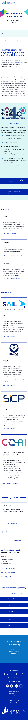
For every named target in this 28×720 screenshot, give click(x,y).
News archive (12, 599)
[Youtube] (21, 686)
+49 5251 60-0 (14, 702)
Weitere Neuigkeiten (16, 540)
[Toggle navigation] (17, 33)
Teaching (10, 611)
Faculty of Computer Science (15, 62)
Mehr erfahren (11, 336)
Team (9, 619)
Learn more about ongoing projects (15, 180)
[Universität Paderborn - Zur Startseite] (3, 2)
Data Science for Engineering (10, 3)
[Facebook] (11, 686)
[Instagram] (7, 686)
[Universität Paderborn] (14, 710)
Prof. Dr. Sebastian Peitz (11, 550)
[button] (2, 532)
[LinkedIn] (16, 686)
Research (10, 605)
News (2, 33)
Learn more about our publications (14, 192)
